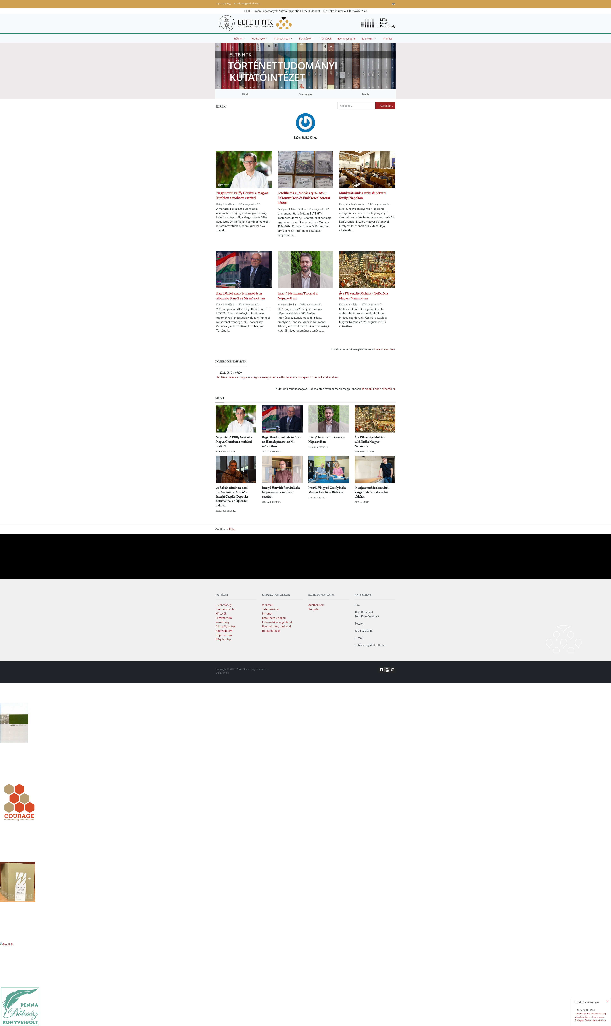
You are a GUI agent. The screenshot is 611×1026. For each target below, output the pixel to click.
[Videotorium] (369, 3)
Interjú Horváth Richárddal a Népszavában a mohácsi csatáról (281, 492)
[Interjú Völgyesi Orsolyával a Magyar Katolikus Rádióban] (328, 469)
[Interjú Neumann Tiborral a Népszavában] (305, 269)
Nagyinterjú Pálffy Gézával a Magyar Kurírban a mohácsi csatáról (234, 442)
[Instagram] (379, 3)
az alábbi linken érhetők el (378, 388)
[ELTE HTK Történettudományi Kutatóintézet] (255, 23)
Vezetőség (222, 622)
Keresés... (386, 105)
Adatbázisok (316, 605)
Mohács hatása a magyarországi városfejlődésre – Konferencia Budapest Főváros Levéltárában (277, 377)
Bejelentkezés (271, 630)
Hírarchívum (224, 617)
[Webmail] (388, 3)
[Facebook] (364, 3)
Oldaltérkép (222, 672)
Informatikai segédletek (277, 622)
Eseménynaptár (226, 609)
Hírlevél (221, 613)
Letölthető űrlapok (274, 617)
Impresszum (224, 635)
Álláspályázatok (225, 626)
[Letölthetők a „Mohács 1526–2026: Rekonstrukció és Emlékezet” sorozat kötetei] (305, 169)
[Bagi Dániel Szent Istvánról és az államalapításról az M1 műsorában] (244, 269)
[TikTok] (384, 3)
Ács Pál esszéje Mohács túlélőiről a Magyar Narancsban (370, 442)
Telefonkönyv (270, 609)
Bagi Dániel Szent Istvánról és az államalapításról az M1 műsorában (281, 442)
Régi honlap (223, 639)
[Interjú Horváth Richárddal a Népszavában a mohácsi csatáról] (282, 469)
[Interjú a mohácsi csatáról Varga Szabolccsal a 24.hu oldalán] (375, 469)
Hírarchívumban (384, 349)
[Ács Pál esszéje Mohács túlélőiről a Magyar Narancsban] (367, 269)
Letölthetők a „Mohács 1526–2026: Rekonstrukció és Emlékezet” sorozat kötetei (304, 198)
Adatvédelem (224, 630)
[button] (240, 38)
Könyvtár (314, 609)
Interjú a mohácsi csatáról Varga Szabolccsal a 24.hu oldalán (372, 492)
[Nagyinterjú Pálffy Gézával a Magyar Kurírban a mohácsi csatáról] (244, 169)
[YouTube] (374, 3)
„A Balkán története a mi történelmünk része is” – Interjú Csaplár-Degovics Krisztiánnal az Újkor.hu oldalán (232, 496)
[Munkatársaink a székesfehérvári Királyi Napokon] (367, 169)
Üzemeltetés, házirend (276, 626)
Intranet (267, 613)
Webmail (267, 605)
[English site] (393, 4)
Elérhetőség (224, 605)
